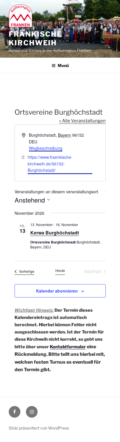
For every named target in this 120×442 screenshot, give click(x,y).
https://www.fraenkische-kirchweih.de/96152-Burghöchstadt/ (50, 163)
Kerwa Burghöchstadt (54, 232)
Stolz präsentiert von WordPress (39, 427)
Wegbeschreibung (45, 148)
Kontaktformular (68, 346)
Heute (60, 270)
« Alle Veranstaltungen (82, 120)
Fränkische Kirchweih (35, 38)
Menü (63, 65)
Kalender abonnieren (57, 291)
